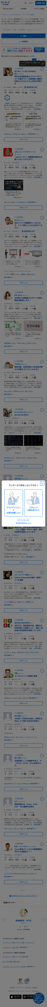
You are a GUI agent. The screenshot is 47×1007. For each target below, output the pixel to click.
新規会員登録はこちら (23, 523)
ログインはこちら (23, 520)
